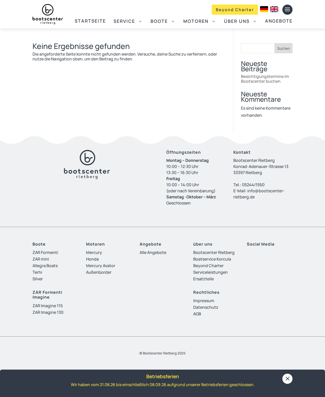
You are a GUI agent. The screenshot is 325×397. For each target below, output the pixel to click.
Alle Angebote (153, 252)
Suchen (283, 48)
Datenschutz (205, 307)
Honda (92, 259)
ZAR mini (40, 259)
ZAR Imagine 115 (47, 305)
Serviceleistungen (210, 272)
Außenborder (98, 272)
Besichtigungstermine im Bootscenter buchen (265, 79)
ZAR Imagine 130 (47, 312)
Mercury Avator (100, 265)
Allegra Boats (45, 265)
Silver (37, 279)
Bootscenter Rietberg (214, 252)
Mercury (94, 252)
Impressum (203, 300)
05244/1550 (253, 184)
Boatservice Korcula (212, 259)
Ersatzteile (203, 279)
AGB (197, 314)
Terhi (37, 272)
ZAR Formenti (45, 252)
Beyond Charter (235, 9)
